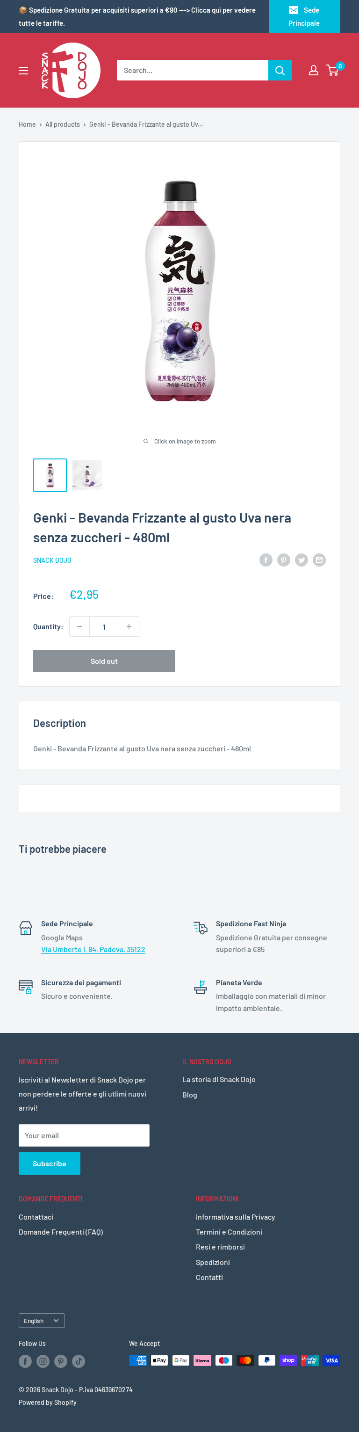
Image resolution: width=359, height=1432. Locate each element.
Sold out (104, 660)
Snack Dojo (52, 560)
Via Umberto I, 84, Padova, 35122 (93, 949)
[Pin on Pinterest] (283, 559)
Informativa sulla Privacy (235, 1216)
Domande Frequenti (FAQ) (61, 1231)
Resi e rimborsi (220, 1246)
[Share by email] (319, 559)
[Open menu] (23, 70)
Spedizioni (213, 1262)
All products (62, 124)
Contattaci (36, 1216)
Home (27, 124)
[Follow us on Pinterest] (60, 1361)
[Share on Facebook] (266, 559)
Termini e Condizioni (229, 1231)
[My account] (313, 70)
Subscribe (49, 1163)
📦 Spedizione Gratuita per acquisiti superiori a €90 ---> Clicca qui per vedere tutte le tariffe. (137, 16)
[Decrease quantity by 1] (79, 626)
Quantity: (48, 626)
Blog (189, 1094)
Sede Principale (304, 16)
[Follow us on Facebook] (25, 1361)
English (33, 1320)
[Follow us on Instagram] (43, 1361)
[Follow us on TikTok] (78, 1361)
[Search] (280, 70)
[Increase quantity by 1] (129, 626)
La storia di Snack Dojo (219, 1079)
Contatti (209, 1276)
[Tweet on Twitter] (301, 559)
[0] (332, 70)
